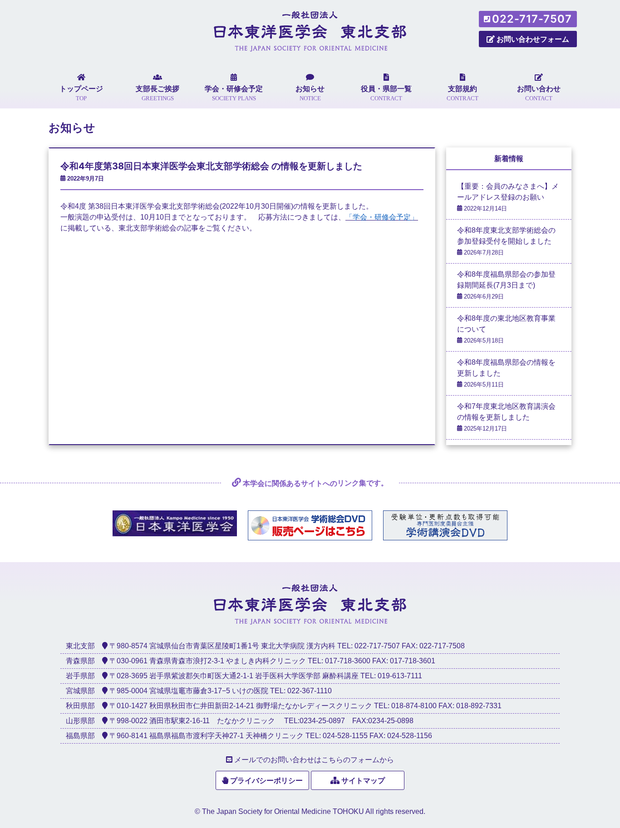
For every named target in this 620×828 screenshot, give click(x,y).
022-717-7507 (532, 18)
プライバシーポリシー (266, 780)
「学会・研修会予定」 (381, 217)
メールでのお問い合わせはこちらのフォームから (314, 760)
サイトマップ (363, 780)
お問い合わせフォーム (533, 39)
